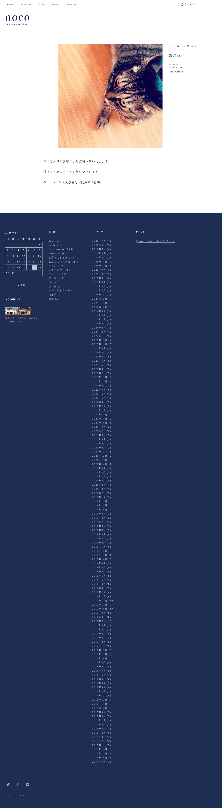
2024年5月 (99, 323)
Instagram (27, 784)
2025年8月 (99, 274)
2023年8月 (99, 352)
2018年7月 (99, 571)
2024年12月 (100, 298)
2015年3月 (99, 737)
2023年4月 (99, 369)
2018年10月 (100, 559)
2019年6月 (99, 526)
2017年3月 (99, 637)
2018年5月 (99, 580)
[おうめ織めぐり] (18, 314)
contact (73, 4)
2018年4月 (99, 584)
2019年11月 (100, 505)
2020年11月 (100, 460)
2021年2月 (99, 447)
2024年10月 (100, 307)
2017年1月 (99, 646)
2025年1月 (99, 294)
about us (27, 4)
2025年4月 (99, 282)
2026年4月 (99, 253)
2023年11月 (100, 344)
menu (43, 4)
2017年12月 (100, 600)
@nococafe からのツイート (155, 241)
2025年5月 (99, 278)
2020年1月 (99, 497)
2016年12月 (100, 650)
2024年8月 (99, 315)
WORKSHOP (57, 253)
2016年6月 (99, 675)
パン (51, 282)
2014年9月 (99, 762)
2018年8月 (99, 567)
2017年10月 (100, 608)
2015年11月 (100, 704)
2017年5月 (99, 629)
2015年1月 (99, 745)
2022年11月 (100, 381)
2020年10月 (100, 464)
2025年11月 (100, 265)
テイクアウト (57, 270)
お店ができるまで (60, 257)
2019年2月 (99, 542)
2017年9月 (99, 613)
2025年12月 (100, 261)
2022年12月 (100, 377)
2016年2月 (99, 691)
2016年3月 (99, 687)
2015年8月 (99, 716)
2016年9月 (99, 662)
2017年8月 (99, 617)
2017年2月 (99, 642)
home (11, 4)
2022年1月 (99, 410)
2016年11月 (100, 654)
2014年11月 (100, 753)
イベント (54, 265)
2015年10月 (100, 708)
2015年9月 (99, 712)
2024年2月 (99, 332)
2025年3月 (99, 286)
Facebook (18, 784)
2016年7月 (99, 670)
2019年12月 (100, 501)
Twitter (8, 784)
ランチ (53, 286)
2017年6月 (99, 625)
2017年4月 (99, 633)
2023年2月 (99, 373)
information (176, 72)
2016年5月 (99, 679)
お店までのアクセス (61, 261)
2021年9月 (99, 427)
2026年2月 (99, 257)
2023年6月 (99, 361)
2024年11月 (100, 303)
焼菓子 (53, 294)
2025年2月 (99, 290)
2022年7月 (99, 389)
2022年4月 (99, 402)
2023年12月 (100, 340)
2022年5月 (99, 398)
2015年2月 (99, 741)
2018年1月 (99, 596)
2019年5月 (99, 530)
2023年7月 (99, 356)
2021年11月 (100, 418)
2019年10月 (100, 509)
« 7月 (21, 285)
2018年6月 (99, 575)
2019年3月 (99, 538)
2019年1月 (99, 547)
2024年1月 (99, 336)
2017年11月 (100, 604)
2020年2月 (99, 493)
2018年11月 (100, 555)
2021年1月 (99, 451)
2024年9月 (99, 311)
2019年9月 (99, 513)
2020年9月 (99, 468)
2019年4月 (99, 534)
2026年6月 (99, 245)
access (57, 4)
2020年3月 (99, 489)
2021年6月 (99, 435)
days (52, 241)
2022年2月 (99, 406)
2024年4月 (99, 327)
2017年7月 (99, 621)
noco (175, 64)
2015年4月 (99, 733)
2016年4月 (99, 683)
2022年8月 (99, 385)
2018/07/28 (176, 67)
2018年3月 (99, 588)
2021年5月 (99, 439)
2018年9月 (99, 563)
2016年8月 (99, 666)
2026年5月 (99, 249)
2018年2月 (99, 592)
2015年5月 (99, 728)
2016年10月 (100, 658)
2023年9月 (99, 348)
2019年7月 (99, 522)
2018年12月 (100, 551)
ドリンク (54, 278)
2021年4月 (99, 443)
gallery (54, 245)
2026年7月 (99, 241)
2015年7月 (99, 720)
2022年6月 (99, 394)
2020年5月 (99, 480)
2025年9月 (99, 270)
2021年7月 (99, 431)
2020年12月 (100, 456)
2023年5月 (99, 365)
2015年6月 (99, 724)
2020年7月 (99, 476)
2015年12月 (100, 699)
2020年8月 (99, 472)
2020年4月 (99, 484)
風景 (51, 298)
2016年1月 (99, 695)
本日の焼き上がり (60, 290)
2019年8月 (99, 518)
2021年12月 (100, 414)
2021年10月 (100, 422)
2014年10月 (100, 757)
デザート (54, 274)
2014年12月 (100, 749)
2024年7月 (99, 319)
